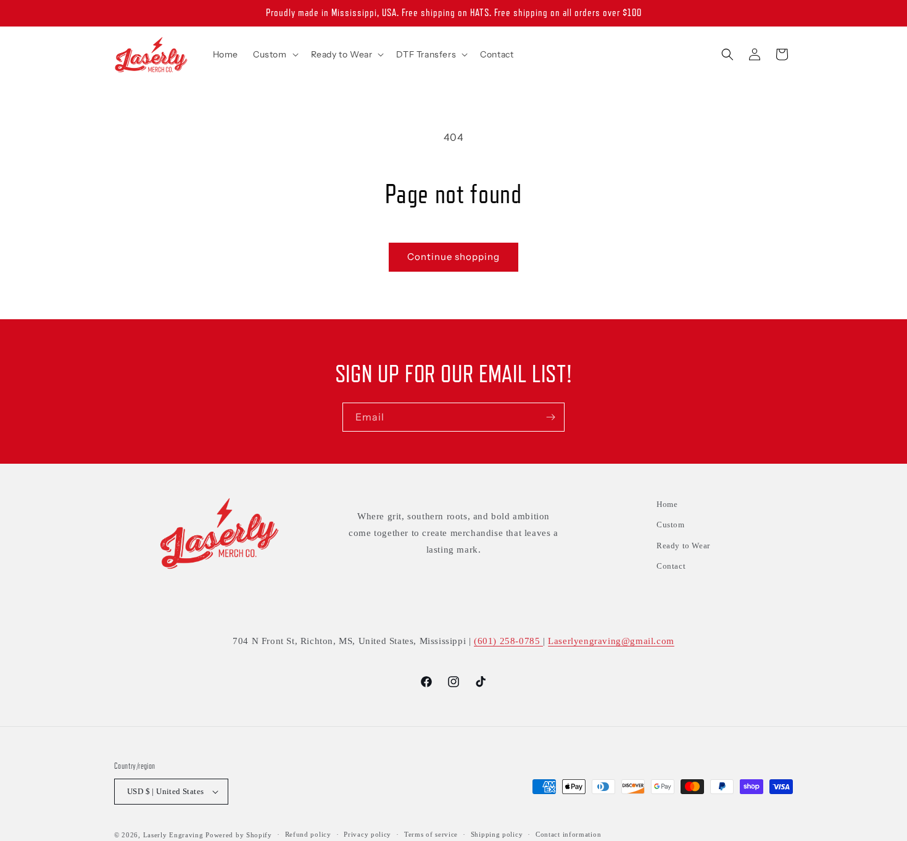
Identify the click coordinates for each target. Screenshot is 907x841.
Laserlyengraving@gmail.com (611, 641)
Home (666, 504)
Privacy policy (367, 834)
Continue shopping (453, 256)
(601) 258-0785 (508, 641)
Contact (670, 566)
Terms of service (431, 834)
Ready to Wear (683, 545)
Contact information (568, 834)
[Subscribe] (550, 417)
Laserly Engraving (173, 835)
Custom (670, 524)
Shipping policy (497, 834)
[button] (275, 54)
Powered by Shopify (238, 835)
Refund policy (308, 834)
